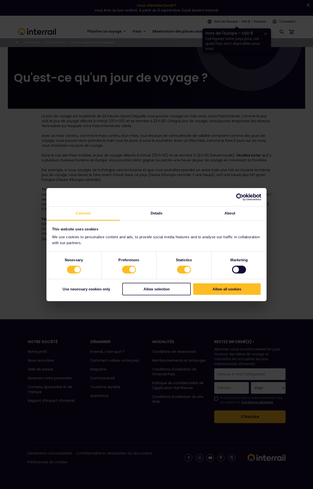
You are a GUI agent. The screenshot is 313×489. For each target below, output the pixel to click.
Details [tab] (157, 213)
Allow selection (157, 289)
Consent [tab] (83, 213)
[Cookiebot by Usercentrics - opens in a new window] (239, 197)
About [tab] (229, 213)
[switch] (129, 270)
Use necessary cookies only (86, 289)
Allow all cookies (226, 289)
